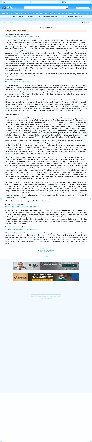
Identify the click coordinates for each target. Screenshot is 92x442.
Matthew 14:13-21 (11, 36)
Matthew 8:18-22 (11, 207)
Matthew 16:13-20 (11, 229)
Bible (4, 22)
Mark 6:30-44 (24, 36)
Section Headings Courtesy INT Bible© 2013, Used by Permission (46, 251)
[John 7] (90, 203)
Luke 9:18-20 (34, 229)
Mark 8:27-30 (24, 229)
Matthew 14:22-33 (11, 82)
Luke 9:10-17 (34, 36)
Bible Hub (46, 256)
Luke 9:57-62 (23, 207)
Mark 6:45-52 (24, 82)
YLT (7, 22)
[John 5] (2, 203)
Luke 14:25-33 (33, 207)
